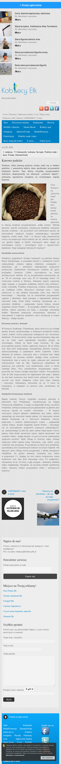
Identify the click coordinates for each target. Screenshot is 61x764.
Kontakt (20, 118)
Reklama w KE (9, 118)
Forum (39, 118)
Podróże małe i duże (27, 136)
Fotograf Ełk (8, 601)
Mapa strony (45, 114)
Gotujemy (8, 131)
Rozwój (50, 122)
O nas (5, 114)
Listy (36, 114)
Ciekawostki (21, 152)
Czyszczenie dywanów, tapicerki (17, 611)
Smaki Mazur (30, 126)
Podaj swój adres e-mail (14, 565)
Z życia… (31, 140)
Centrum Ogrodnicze (12, 606)
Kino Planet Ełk (10, 591)
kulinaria (31, 152)
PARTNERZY (30, 118)
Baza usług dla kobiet (13, 140)
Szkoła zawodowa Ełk (12, 596)
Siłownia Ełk (8, 616)
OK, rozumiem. (47, 758)
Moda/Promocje (41, 131)
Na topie (39, 152)
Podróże (28, 732)
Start (6, 122)
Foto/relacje (9, 136)
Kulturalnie (38, 122)
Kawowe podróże (12, 160)
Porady (11, 155)
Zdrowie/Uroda (23, 131)
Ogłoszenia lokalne (25, 114)
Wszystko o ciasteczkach (15, 755)
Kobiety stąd (45, 126)
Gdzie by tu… (46, 140)
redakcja (8, 152)
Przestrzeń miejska (20, 122)
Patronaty (13, 114)
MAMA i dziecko (11, 126)
